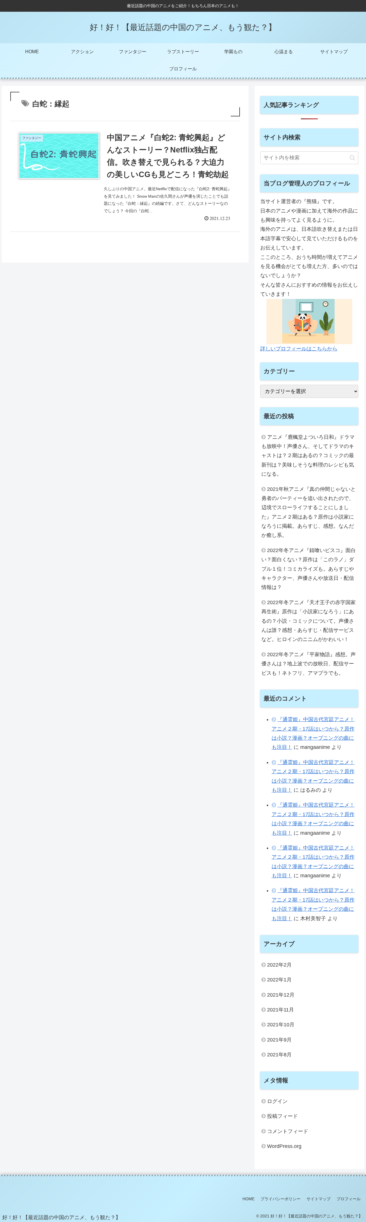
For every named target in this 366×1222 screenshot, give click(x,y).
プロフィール (349, 1199)
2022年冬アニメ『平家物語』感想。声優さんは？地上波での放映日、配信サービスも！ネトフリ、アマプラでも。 (308, 664)
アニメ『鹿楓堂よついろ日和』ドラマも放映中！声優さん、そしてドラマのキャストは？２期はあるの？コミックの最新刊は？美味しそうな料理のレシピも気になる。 (308, 455)
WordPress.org (284, 1146)
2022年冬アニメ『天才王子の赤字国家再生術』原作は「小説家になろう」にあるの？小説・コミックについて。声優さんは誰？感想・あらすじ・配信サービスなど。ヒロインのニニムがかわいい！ (308, 621)
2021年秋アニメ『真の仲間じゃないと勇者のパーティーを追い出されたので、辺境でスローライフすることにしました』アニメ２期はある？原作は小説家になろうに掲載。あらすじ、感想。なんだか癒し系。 (308, 512)
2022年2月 (279, 965)
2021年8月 (279, 1055)
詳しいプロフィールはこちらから (298, 349)
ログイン (277, 1101)
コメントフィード (287, 1131)
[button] (352, 157)
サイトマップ (319, 1199)
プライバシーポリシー (280, 1199)
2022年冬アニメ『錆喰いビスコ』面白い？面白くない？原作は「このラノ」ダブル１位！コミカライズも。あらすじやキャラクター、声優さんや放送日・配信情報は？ (308, 568)
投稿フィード (282, 1116)
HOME (248, 1199)
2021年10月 (281, 1025)
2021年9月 (279, 1040)
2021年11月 (280, 1010)
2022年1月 (279, 980)
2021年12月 (281, 995)
